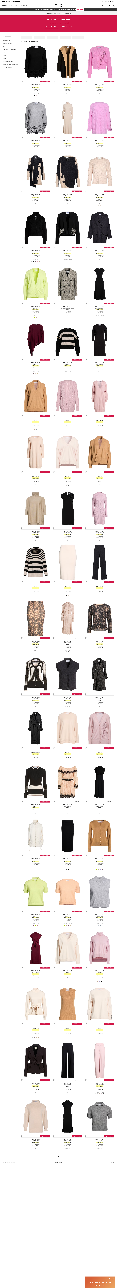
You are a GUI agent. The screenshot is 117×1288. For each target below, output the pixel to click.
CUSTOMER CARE (15, 1)
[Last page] (113, 1162)
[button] (11, 40)
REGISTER (106, 1)
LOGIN (112, 2)
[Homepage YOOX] (58, 5)
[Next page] (105, 1162)
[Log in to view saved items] (108, 5)
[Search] (103, 5)
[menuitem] (4, 5)
